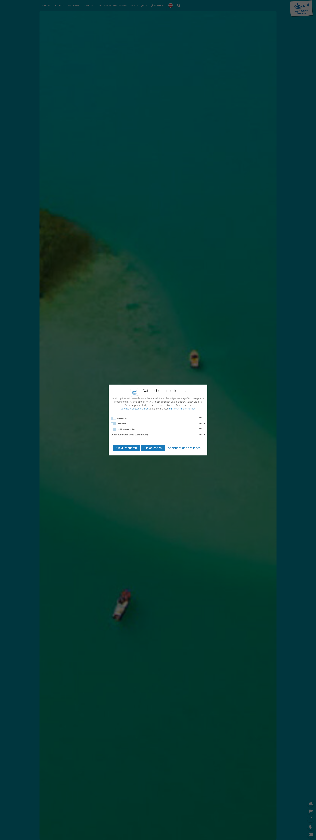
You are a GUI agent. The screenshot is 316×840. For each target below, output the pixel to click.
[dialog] (158, 420)
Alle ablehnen (153, 448)
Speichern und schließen (184, 448)
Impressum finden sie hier (182, 408)
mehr (201, 418)
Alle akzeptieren (126, 448)
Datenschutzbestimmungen (134, 408)
